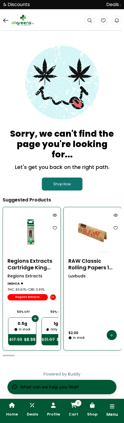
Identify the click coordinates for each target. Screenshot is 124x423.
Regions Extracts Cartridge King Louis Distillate (29, 264)
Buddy (74, 374)
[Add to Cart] (35, 318)
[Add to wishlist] (54, 228)
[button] (112, 335)
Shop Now (62, 184)
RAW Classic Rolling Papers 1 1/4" (88, 264)
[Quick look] (54, 215)
